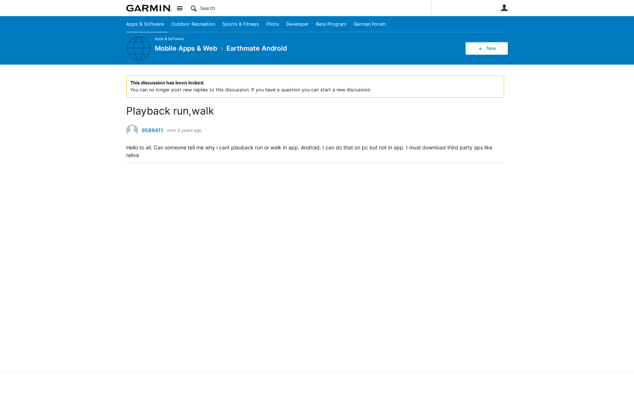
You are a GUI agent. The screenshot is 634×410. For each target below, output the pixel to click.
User (504, 7)
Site (179, 8)
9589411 (152, 130)
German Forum (370, 24)
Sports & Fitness (240, 24)
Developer (297, 24)
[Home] (149, 8)
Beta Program (331, 24)
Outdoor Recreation (193, 24)
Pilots (272, 24)
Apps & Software (145, 24)
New (491, 48)
